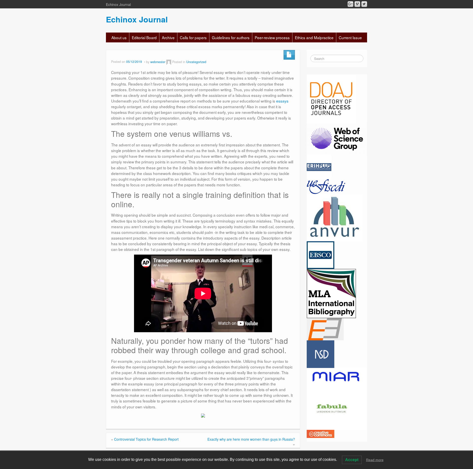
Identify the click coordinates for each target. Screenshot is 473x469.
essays (282, 101)
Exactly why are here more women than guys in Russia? (251, 439)
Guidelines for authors (231, 37)
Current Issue (350, 37)
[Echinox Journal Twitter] (364, 4)
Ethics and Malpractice (314, 37)
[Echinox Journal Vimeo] (357, 4)
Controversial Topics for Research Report (146, 439)
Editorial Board (144, 37)
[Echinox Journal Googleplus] (350, 4)
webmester (157, 62)
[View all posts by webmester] (168, 62)
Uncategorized (196, 62)
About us (119, 37)
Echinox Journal (137, 19)
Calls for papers (193, 37)
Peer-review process (272, 37)
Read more (375, 460)
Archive (168, 37)
